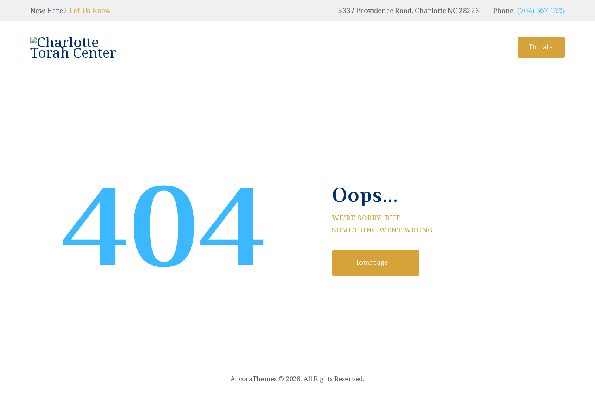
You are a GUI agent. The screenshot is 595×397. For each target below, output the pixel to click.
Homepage (371, 262)
